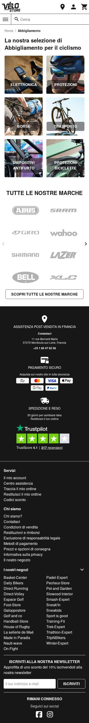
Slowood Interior (59, 593)
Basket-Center (15, 577)
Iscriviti (71, 683)
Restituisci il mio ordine (22, 494)
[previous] (3, 244)
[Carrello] (84, 6)
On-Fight (11, 648)
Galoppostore (15, 610)
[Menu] (5, 19)
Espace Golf (14, 599)
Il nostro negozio (17, 559)
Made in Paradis (17, 637)
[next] (86, 244)
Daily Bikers (13, 582)
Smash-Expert (57, 599)
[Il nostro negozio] (62, 6)
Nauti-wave (13, 643)
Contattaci (44, 333)
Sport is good (57, 615)
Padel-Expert (57, 577)
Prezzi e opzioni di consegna (27, 548)
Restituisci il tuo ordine (45, 419)
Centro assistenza (18, 483)
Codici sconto (15, 499)
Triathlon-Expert (59, 632)
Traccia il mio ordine (20, 488)
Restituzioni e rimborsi (22, 532)
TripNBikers (55, 637)
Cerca (25, 19)
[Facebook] (39, 715)
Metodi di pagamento (21, 543)
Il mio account (15, 477)
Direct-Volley (14, 593)
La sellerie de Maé (19, 632)
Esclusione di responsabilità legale (32, 538)
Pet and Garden (59, 588)
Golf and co (13, 615)
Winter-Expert (57, 643)
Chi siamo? (13, 516)
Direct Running (16, 588)
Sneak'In (53, 604)
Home (9, 30)
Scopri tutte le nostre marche (44, 294)
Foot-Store (12, 604)
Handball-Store (16, 621)
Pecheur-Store (58, 582)
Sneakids (54, 610)
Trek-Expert (55, 626)
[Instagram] (50, 715)
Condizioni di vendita (21, 527)
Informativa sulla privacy (23, 554)
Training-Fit (55, 621)
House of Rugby (17, 626)
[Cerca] (16, 19)
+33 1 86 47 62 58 (44, 348)
